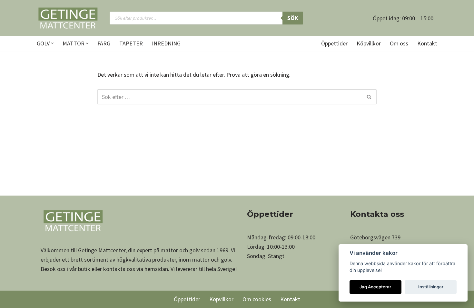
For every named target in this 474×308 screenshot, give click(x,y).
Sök (292, 18)
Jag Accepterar (375, 286)
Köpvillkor (369, 43)
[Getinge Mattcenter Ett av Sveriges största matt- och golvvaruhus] (67, 18)
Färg (103, 43)
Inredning (166, 43)
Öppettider (334, 43)
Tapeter (131, 43)
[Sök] (369, 96)
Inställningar (430, 286)
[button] (52, 43)
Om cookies (256, 299)
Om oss (399, 43)
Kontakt (427, 43)
